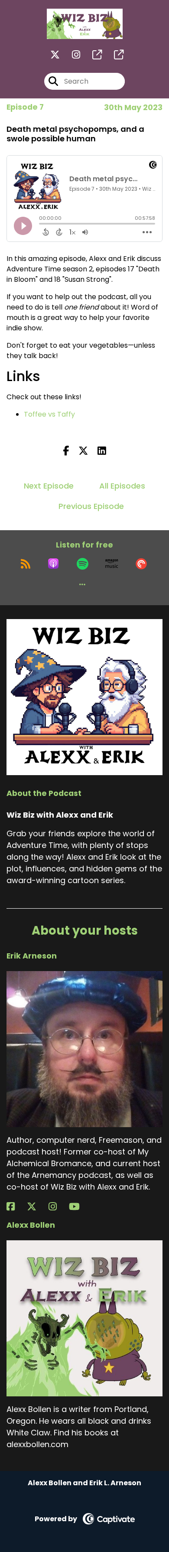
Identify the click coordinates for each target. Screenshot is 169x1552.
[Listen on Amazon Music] (112, 563)
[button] (82, 584)
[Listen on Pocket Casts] (141, 563)
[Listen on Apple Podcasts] (53, 563)
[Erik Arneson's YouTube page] (79, 1206)
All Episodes (122, 485)
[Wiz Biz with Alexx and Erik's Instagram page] (71, 55)
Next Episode (49, 485)
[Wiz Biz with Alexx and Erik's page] (92, 55)
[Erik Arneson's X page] (37, 1206)
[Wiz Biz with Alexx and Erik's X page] (55, 55)
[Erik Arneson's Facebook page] (15, 1206)
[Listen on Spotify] (82, 563)
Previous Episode (91, 506)
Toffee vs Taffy (49, 414)
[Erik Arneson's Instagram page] (58, 1206)
